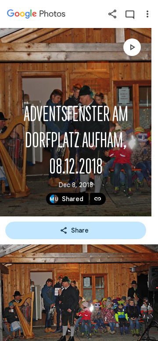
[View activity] (130, 14)
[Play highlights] (132, 47)
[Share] (112, 14)
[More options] (147, 14)
